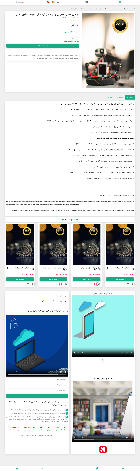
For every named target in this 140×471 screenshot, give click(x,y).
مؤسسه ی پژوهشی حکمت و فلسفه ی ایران (53, 301)
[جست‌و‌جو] (43, 468)
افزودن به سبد (120, 279)
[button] (70, 468)
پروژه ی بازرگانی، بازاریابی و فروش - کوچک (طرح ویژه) (88, 269)
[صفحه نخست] (123, 468)
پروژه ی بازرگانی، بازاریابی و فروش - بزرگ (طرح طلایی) (53, 269)
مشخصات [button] (120, 97)
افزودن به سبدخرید (42, 46)
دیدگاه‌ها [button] (110, 97)
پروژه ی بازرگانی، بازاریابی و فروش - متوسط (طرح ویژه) (121, 269)
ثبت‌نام (37, 396)
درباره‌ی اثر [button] (130, 97)
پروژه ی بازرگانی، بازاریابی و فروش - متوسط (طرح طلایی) (21, 269)
